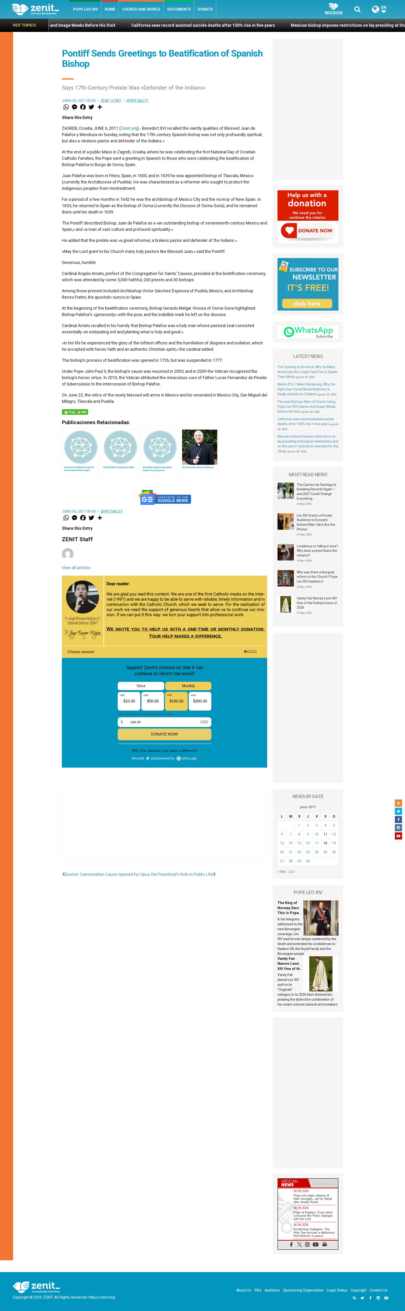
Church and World (141, 9)
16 (308, 843)
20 (282, 852)
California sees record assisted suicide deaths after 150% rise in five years (134, 25)
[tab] (293, 1183)
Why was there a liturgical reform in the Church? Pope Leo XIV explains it (317, 576)
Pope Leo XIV (85, 9)
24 (317, 852)
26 (334, 852)
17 (317, 843)
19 (334, 843)
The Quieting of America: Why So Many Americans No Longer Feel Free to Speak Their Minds (307, 372)
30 (308, 861)
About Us (243, 1290)
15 (299, 843)
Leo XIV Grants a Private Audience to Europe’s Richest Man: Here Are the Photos (316, 522)
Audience (272, 1290)
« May (282, 871)
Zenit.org (129, 128)
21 (290, 852)
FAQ (258, 1290)
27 (282, 861)
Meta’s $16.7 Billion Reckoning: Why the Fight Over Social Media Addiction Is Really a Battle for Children (306, 389)
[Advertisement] (164, 828)
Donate (205, 9)
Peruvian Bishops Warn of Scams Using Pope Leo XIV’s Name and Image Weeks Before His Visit (307, 406)
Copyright (358, 1290)
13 (282, 843)
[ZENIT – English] (41, 9)
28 (290, 861)
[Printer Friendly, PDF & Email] (75, 412)
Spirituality (137, 101)
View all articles (76, 567)
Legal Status (337, 1290)
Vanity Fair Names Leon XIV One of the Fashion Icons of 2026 (317, 602)
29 (299, 861)
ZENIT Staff (111, 101)
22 (299, 852)
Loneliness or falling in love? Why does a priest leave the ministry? (317, 550)
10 (317, 834)
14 (290, 843)
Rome (110, 9)
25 (325, 852)
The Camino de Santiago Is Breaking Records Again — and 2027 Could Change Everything (316, 491)
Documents (179, 9)
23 (308, 852)
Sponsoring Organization (303, 1290)
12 (334, 834)
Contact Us (378, 1290)
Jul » (291, 871)
